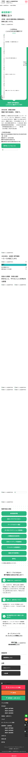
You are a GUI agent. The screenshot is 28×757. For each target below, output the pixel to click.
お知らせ (3, 735)
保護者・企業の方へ (6, 716)
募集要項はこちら (7, 657)
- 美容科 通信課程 (8, 713)
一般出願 (5, 673)
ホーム (6, 747)
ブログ (3, 719)
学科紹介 (3, 706)
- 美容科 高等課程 (8, 710)
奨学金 (14, 692)
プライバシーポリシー (19, 747)
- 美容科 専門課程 (8, 708)
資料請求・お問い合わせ (14, 698)
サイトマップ (11, 747)
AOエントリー (7, 668)
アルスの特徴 (4, 703)
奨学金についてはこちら (9, 146)
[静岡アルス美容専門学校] (9, 2)
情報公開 (3, 739)
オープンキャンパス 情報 (14, 687)
